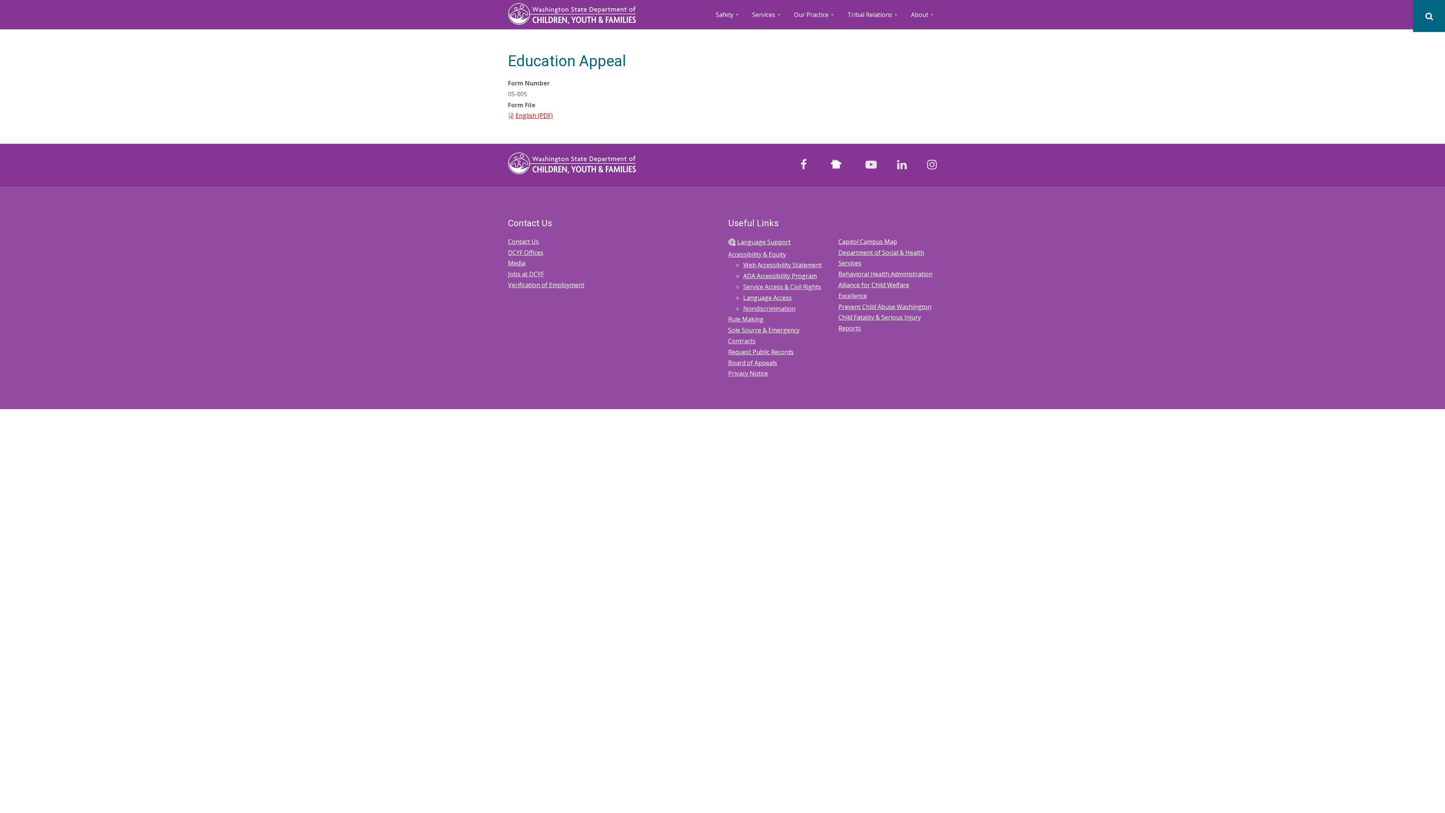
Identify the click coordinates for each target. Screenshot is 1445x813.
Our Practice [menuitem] (814, 17)
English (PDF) (534, 115)
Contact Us (523, 242)
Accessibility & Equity (757, 254)
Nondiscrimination (769, 308)
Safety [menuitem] (728, 17)
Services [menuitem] (767, 17)
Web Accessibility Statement (782, 265)
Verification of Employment (546, 285)
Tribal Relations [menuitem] (873, 17)
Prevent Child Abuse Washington (884, 307)
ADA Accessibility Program (780, 276)
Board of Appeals (752, 363)
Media (516, 263)
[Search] (1429, 16)
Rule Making (746, 319)
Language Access (767, 298)
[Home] (572, 13)
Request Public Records (761, 352)
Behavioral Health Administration (885, 274)
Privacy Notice (748, 373)
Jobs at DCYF (526, 274)
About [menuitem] (923, 17)
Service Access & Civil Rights (782, 287)
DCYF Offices (525, 252)
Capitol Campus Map (867, 242)
